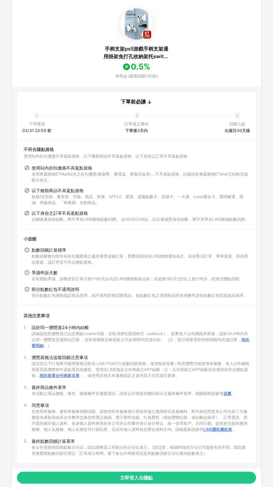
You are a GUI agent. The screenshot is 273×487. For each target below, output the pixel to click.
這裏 (227, 393)
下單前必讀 (133, 102)
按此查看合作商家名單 (60, 375)
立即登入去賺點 (136, 477)
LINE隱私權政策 (217, 429)
